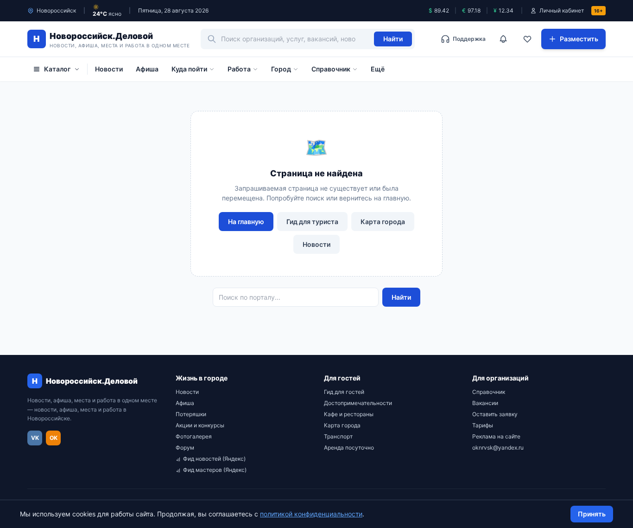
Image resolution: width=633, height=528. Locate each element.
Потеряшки (191, 414)
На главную (246, 221)
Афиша (147, 69)
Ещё (378, 69)
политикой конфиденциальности (311, 514)
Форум (185, 447)
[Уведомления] (503, 39)
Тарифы (482, 425)
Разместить (579, 39)
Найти (393, 39)
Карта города (383, 221)
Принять (592, 514)
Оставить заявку (495, 414)
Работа (239, 69)
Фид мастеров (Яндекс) (215, 469)
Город (281, 69)
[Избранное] (527, 39)
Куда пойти (189, 69)
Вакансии (485, 402)
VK (35, 437)
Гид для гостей (344, 391)
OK (53, 437)
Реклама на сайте (496, 436)
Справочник (330, 69)
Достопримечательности (358, 402)
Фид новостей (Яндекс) (214, 458)
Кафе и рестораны (348, 414)
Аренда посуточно (349, 447)
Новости (109, 69)
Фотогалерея (194, 436)
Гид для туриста (312, 221)
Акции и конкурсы (200, 425)
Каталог (57, 69)
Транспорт (338, 436)
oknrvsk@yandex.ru (498, 447)
